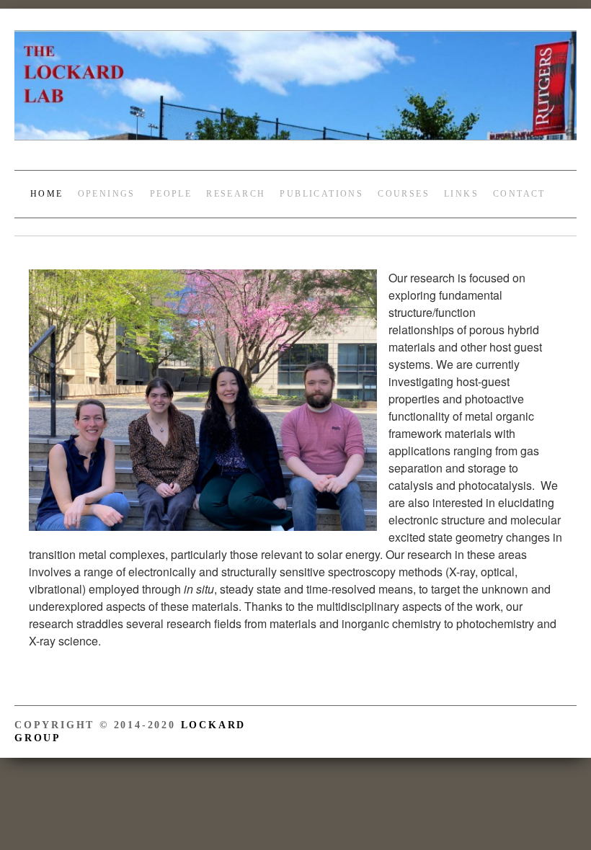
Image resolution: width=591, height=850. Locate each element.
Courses (404, 192)
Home (46, 192)
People (171, 192)
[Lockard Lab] (295, 91)
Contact (519, 192)
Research (235, 192)
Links (461, 192)
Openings (106, 192)
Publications (321, 192)
